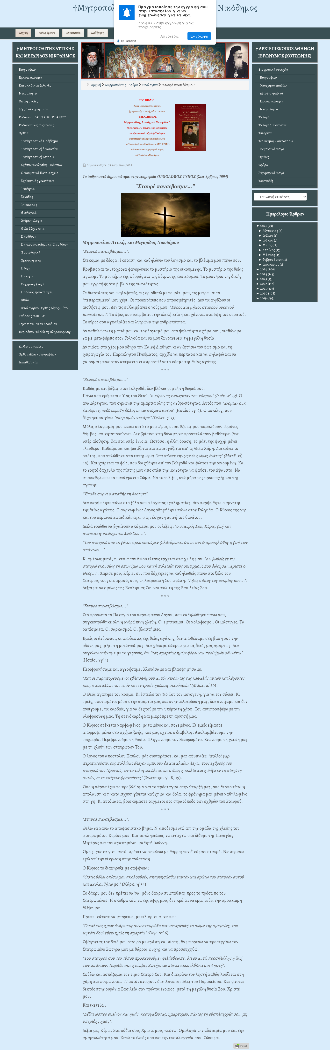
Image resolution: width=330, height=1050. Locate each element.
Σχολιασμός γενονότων (36, 181)
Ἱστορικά (265, 133)
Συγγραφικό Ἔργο (271, 173)
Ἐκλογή (263, 117)
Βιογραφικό (27, 69)
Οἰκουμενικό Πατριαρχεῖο (38, 173)
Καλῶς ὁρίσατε (46, 33)
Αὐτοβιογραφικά (270, 93)
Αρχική (23, 33)
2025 (261, 269)
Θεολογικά (27, 212)
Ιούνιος (265, 240)
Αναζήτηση (97, 33)
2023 (261, 279)
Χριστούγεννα (30, 260)
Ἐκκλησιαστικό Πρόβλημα (38, 141)
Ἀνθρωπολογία (30, 220)
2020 (261, 293)
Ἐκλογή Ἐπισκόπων (272, 125)
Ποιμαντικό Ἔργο (271, 149)
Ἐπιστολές (265, 181)
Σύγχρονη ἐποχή (31, 284)
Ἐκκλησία (27, 189)
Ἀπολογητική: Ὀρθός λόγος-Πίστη (44, 308)
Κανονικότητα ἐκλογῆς (35, 85)
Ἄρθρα (24, 133)
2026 (261, 226)
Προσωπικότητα (30, 77)
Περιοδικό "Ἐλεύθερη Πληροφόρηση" (45, 332)
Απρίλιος (266, 250)
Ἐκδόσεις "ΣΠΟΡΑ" (32, 316)
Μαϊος (265, 245)
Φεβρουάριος (270, 259)
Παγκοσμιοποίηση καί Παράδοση (43, 244)
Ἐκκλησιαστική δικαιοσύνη (38, 149)
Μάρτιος (266, 255)
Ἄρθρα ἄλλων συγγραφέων (37, 354)
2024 (261, 274)
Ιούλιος (265, 235)
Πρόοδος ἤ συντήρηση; (36, 292)
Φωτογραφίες (28, 101)
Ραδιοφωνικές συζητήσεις (36, 125)
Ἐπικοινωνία (73, 33)
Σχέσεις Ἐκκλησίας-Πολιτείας (41, 165)
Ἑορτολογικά (29, 252)
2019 (261, 298)
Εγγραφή (199, 36)
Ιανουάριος (268, 264)
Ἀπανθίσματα (28, 362)
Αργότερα (169, 36)
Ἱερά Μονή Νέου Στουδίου (38, 324)
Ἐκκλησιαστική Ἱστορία (36, 157)
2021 (261, 288)
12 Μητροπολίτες (31, 346)
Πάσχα (24, 268)
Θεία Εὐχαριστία (31, 228)
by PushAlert (128, 41)
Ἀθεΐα (24, 300)
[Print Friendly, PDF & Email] (241, 1045)
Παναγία (26, 276)
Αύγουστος (268, 230)
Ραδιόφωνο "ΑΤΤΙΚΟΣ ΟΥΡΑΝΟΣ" (42, 117)
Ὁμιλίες (263, 157)
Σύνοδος (26, 196)
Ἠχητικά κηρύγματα (33, 109)
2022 (261, 283)
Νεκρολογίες (28, 93)
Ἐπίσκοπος (28, 204)
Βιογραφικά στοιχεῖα (273, 69)
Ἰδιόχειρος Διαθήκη (272, 85)
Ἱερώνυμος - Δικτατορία (275, 141)
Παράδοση (27, 236)
